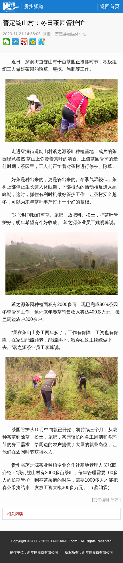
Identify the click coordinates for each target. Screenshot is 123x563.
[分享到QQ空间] (33, 41)
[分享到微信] (6, 41)
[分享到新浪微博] (24, 41)
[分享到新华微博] (41, 41)
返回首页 (110, 6)
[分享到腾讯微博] (15, 41)
